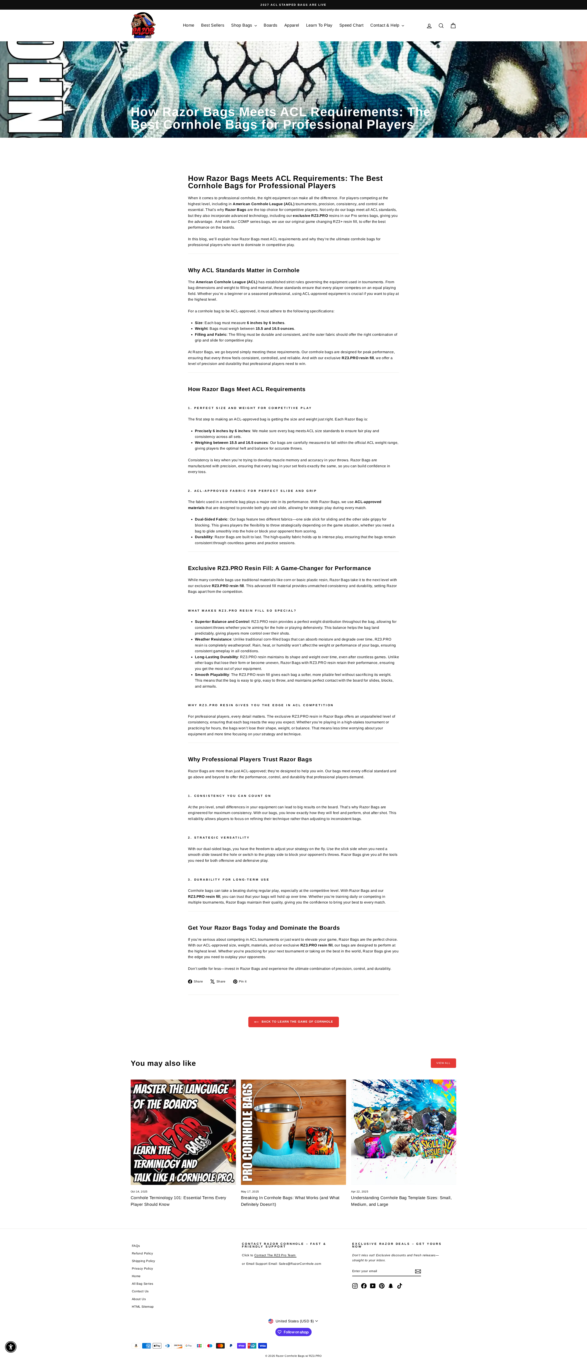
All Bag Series (142, 1283)
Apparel (291, 25)
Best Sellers (212, 25)
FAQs (136, 1246)
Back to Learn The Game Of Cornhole (296, 1022)
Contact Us (140, 1291)
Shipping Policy (143, 1261)
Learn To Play (319, 25)
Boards (270, 25)
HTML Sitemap (143, 1306)
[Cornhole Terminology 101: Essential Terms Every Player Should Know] (183, 1132)
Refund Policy (142, 1253)
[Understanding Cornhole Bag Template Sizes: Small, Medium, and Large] (403, 1132)
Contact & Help (385, 25)
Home (188, 25)
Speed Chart (351, 25)
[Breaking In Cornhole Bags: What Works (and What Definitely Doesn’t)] (293, 1132)
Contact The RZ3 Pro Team (275, 1255)
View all (443, 1063)
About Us (139, 1299)
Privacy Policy (142, 1268)
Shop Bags (242, 25)
